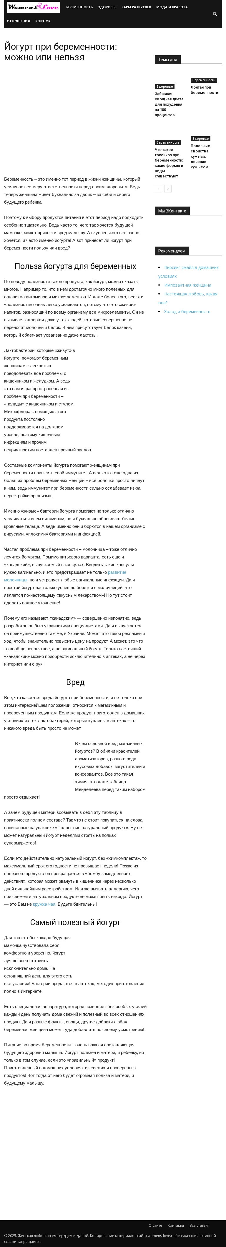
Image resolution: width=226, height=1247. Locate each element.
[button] (215, 14)
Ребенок (42, 21)
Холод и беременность (187, 311)
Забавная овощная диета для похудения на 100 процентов (169, 104)
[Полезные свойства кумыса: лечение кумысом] (206, 132)
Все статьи (199, 1225)
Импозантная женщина (187, 285)
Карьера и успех (136, 7)
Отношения (18, 21)
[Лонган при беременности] (206, 77)
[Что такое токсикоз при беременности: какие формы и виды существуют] (170, 134)
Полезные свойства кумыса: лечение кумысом (200, 156)
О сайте (155, 1225)
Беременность (79, 7)
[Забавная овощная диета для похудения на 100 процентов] (170, 80)
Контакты (176, 1225)
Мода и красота (172, 7)
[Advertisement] (75, 1137)
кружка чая (44, 904)
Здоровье (107, 7)
